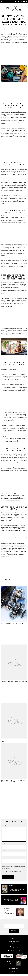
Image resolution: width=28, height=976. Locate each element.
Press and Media (14, 941)
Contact (14, 944)
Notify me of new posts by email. (10, 873)
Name (3, 843)
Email (3, 850)
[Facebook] (13, 1)
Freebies (14, 938)
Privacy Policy (14, 947)
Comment (4, 825)
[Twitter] (16, 1)
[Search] (27, 1)
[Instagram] (21, 1)
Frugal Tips (8, 579)
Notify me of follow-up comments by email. (12, 871)
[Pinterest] (19, 1)
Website (3, 857)
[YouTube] (24, 1)
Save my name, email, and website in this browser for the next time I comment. (13, 867)
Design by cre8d (14, 971)
